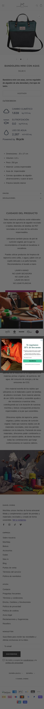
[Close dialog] (42, 340)
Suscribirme (32, 361)
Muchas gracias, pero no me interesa (32, 364)
